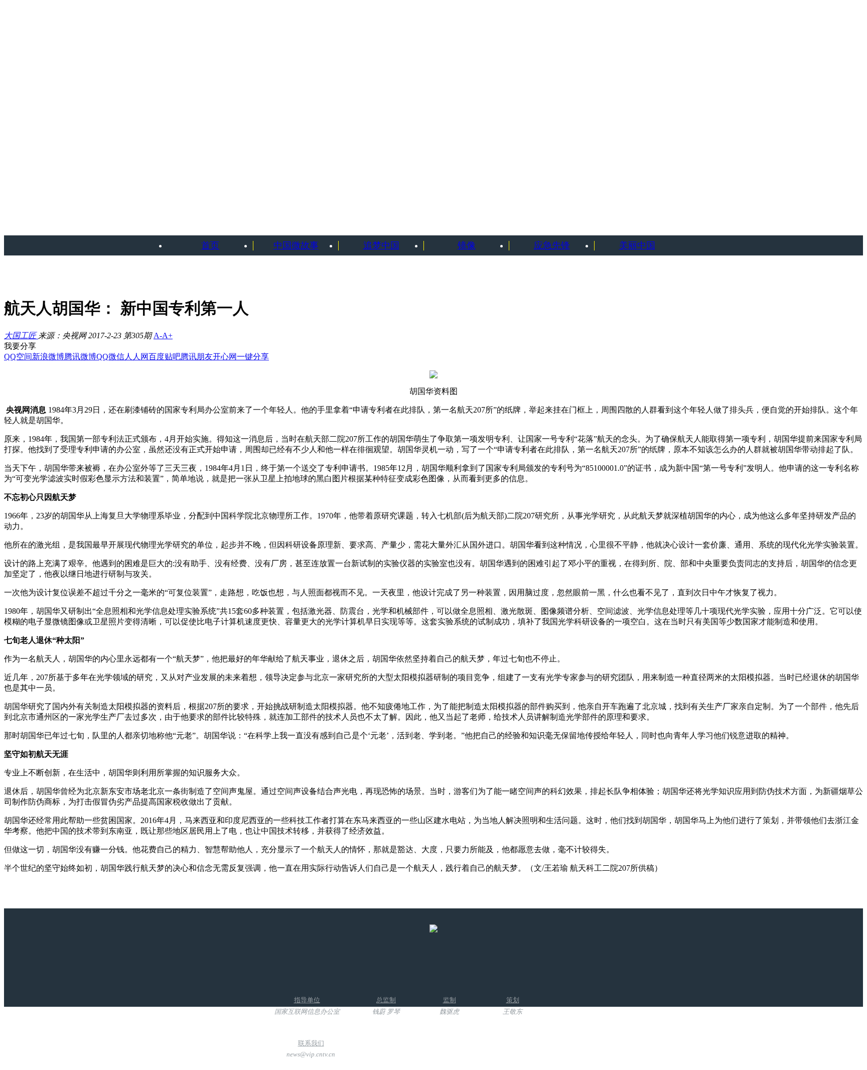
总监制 (386, 1005)
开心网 (225, 356)
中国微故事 (296, 245)
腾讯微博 (80, 356)
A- (158, 335)
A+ (167, 335)
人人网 (136, 356)
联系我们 (310, 1048)
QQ (102, 356)
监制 (449, 1005)
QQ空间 (18, 356)
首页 (210, 245)
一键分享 (253, 356)
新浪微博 (48, 356)
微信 (116, 356)
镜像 (467, 245)
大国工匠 (21, 335)
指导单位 (307, 1005)
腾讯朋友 (197, 356)
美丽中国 (637, 245)
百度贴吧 (165, 356)
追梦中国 (381, 245)
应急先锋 (552, 245)
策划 (512, 1005)
